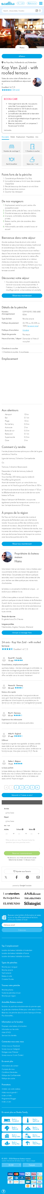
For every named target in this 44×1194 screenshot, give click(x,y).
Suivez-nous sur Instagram (11, 1049)
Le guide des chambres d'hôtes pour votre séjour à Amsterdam (22, 1009)
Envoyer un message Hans (22, 632)
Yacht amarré (6, 973)
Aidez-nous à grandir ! (10, 1092)
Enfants (19, 829)
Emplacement (20, 137)
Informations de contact (10, 1065)
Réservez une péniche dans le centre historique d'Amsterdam (22, 1012)
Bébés (31, 829)
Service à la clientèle (9, 1035)
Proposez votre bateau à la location (14, 1026)
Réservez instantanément (22, 853)
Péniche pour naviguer (10, 967)
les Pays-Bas (9, 62)
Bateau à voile (7, 976)
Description (5, 137)
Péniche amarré (7, 970)
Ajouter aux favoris (23, 871)
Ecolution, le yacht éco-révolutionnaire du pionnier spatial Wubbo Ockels (22, 1006)
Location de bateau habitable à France (15, 953)
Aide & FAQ (6, 1032)
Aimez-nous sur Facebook (11, 1046)
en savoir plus (33, 326)
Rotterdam (32, 62)
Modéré (26, 330)
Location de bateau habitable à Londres (16, 956)
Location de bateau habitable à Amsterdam (17, 950)
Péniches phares (7, 989)
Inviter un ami (6, 1101)
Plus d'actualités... (8, 1015)
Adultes (6, 829)
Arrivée (6, 808)
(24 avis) (16, 89)
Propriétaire (30, 137)
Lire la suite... (8, 130)
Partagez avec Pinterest (10, 1052)
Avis (36, 137)
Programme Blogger (9, 1098)
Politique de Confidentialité (11, 1075)
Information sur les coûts (10, 1029)
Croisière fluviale (8, 979)
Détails (12, 137)
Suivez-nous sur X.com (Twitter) (12, 1055)
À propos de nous (8, 1069)
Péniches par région (9, 996)
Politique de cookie (8, 1078)
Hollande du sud (20, 62)
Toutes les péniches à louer (11, 993)
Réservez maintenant (22, 295)
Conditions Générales (9, 1072)
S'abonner (22, 930)
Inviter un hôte (7, 1095)
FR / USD (21, 3)
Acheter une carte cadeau (11, 1089)
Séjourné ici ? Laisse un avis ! (22, 795)
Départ (6, 817)
